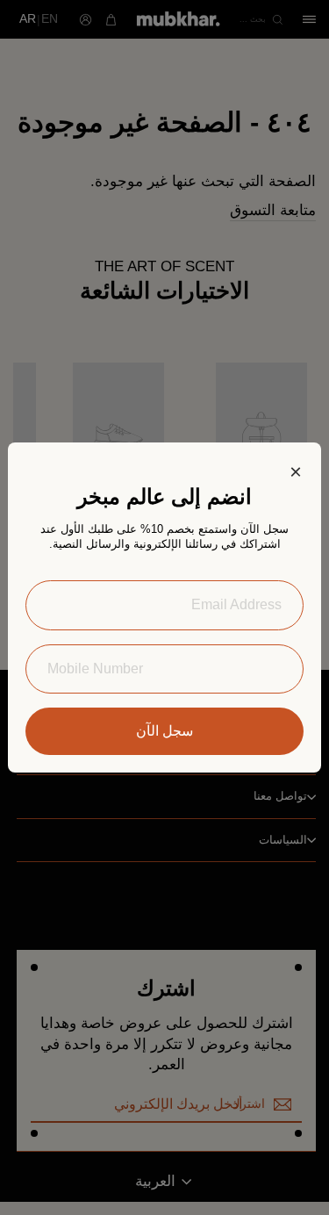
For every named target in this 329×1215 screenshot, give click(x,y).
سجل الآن (164, 730)
